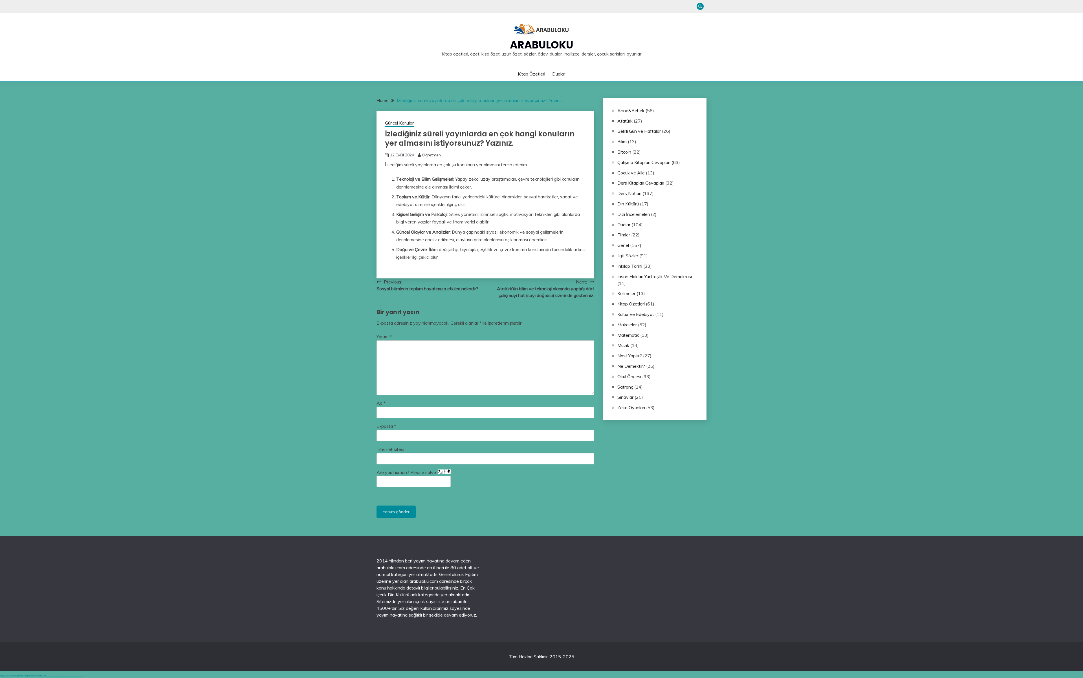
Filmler (623, 235)
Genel (623, 245)
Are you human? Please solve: (407, 472)
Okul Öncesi (629, 376)
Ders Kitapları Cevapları (640, 183)
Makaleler (627, 324)
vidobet (73, 676)
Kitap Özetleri (531, 74)
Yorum (384, 336)
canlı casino (53, 676)
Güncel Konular (399, 123)
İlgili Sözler (627, 255)
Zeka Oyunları (631, 407)
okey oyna (4, 675)
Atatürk (625, 121)
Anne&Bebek (630, 110)
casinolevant (64, 676)
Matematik (628, 335)
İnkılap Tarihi (629, 266)
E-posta (386, 426)
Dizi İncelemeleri (633, 214)
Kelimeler (626, 293)
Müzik (623, 345)
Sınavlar (625, 397)
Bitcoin (624, 152)
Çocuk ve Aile (631, 173)
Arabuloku (541, 44)
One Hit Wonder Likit (37, 675)
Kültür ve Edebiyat (635, 314)
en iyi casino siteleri (49, 676)
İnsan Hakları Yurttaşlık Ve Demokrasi (654, 276)
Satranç (625, 387)
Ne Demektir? (631, 366)
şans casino (71, 676)
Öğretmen (431, 155)
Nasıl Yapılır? (629, 355)
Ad (381, 403)
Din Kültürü (628, 204)
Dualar (558, 74)
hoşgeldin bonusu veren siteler (59, 676)
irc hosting (23, 675)
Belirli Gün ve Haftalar (639, 131)
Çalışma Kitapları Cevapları (643, 162)
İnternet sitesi (390, 449)
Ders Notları (629, 193)
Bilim (622, 141)
